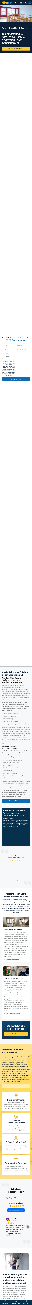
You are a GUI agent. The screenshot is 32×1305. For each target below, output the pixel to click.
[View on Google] (8, 1219)
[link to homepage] (7, 2)
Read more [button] (10, 1235)
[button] (30, 2)
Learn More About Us (16, 1086)
